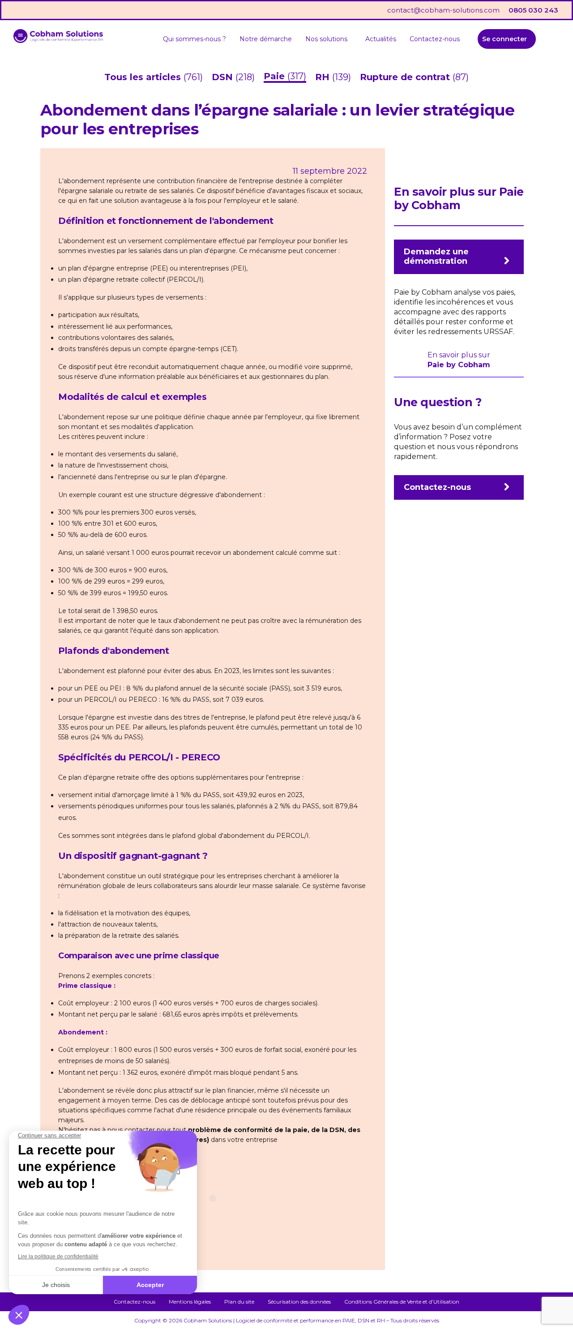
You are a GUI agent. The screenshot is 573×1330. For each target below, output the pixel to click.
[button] (328, 39)
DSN (223, 77)
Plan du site (239, 1301)
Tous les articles (144, 77)
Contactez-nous (435, 39)
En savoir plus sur (459, 355)
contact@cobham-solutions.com (443, 10)
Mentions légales (190, 1301)
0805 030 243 (533, 10)
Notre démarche (265, 39)
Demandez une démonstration (436, 256)
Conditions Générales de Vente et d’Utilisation (401, 1301)
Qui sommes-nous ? (194, 39)
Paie (275, 76)
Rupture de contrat (406, 77)
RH (323, 77)
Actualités (380, 39)
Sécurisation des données (299, 1301)
